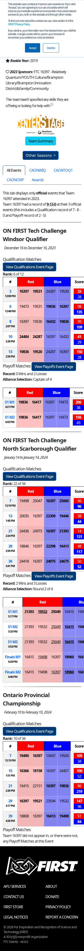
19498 (24, 500)
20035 (24, 515)
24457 (64, 770)
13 (10, 351)
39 (10, 816)
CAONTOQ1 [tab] (63, 170)
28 (10, 546)
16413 (64, 546)
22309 (50, 515)
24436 (24, 531)
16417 (36, 402)
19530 (64, 291)
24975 (50, 561)
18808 (24, 816)
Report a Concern (62, 917)
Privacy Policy (18, 24)
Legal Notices (16, 917)
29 (10, 800)
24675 (64, 561)
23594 (50, 800)
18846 (24, 546)
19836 (50, 306)
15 (10, 770)
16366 (24, 770)
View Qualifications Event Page (29, 266)
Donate (52, 896)
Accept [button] (32, 48)
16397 (24, 291)
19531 (37, 291)
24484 (24, 336)
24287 (50, 291)
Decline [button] (51, 48)
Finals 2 (13, 672)
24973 (37, 531)
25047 (37, 500)
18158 (37, 770)
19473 (24, 306)
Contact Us (14, 896)
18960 (69, 656)
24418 (24, 561)
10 (10, 336)
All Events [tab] (14, 170)
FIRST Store (13, 906)
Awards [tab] (38, 179)
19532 (42, 611)
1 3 (13, 641)
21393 (64, 531)
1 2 (9, 417)
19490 (24, 755)
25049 (55, 611)
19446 (64, 515)
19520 (37, 351)
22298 (50, 546)
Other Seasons (39, 155)
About (51, 886)
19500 (64, 755)
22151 (37, 785)
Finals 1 (13, 656)
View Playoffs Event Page (54, 366)
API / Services (15, 886)
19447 (50, 755)
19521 (37, 800)
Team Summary (40, 141)
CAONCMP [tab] (15, 179)
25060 (64, 500)
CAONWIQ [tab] (37, 170)
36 (10, 561)
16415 (69, 611)
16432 (50, 321)
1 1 (9, 402)
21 (10, 531)
